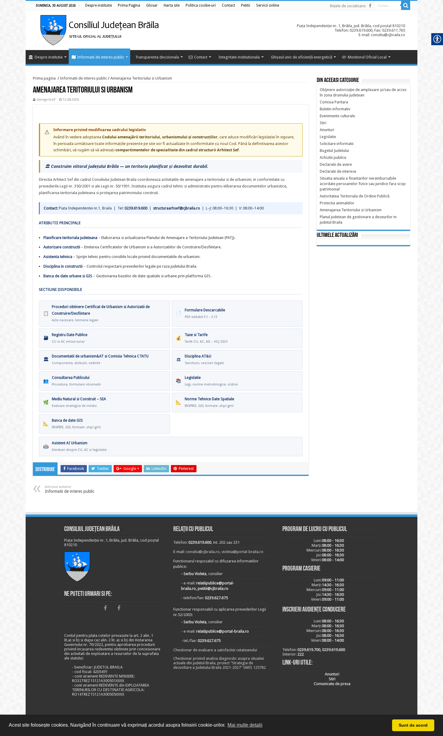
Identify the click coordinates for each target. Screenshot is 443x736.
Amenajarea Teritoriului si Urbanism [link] (141, 78)
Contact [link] (200, 57)
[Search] (405, 5)
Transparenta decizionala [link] (157, 57)
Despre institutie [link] (49, 57)
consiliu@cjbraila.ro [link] (203, 551)
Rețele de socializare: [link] (348, 6)
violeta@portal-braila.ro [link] (242, 551)
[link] (98, 5)
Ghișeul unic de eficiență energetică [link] (301, 57)
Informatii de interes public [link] (100, 57)
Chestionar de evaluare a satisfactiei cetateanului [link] (215, 650)
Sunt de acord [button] (413, 725)
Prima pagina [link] (44, 78)
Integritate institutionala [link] (239, 57)
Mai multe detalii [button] (245, 725)
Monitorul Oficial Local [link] (367, 57)
